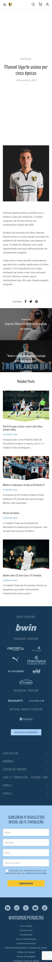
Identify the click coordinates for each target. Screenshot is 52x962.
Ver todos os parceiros (26, 732)
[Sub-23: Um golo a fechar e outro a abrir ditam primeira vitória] (26, 406)
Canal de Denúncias (26, 943)
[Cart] (40, 4)
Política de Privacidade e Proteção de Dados (26, 947)
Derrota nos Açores (11, 512)
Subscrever (26, 883)
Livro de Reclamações (26, 938)
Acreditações (26, 934)
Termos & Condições (26, 956)
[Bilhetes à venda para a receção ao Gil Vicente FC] (26, 468)
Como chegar (26, 925)
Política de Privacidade (37, 873)
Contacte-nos (26, 930)
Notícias (26, 58)
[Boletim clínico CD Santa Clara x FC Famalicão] (26, 554)
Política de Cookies (26, 952)
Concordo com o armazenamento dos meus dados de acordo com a (26, 871)
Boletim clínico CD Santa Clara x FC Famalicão (22, 575)
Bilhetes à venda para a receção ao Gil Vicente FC (24, 484)
